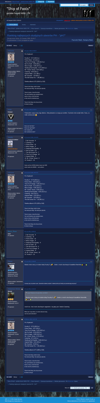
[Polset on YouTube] (8, 279)
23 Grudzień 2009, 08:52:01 (31, 172)
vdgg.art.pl (67, 20)
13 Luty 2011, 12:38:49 (30, 261)
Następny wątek (88, 40)
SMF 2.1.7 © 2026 (9, 399)
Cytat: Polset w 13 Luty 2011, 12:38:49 (37, 293)
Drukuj (90, 45)
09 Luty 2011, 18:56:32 (30, 231)
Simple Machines (18, 399)
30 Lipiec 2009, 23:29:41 (30, 109)
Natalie (10, 137)
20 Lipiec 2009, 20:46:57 (30, 50)
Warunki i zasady (85, 399)
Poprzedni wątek (77, 40)
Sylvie (75, 28)
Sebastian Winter (14, 289)
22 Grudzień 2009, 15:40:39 (31, 137)
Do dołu (9, 45)
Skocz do (67, 388)
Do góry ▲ (92, 399)
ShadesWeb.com (18, 401)
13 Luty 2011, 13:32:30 (30, 289)
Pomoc (78, 399)
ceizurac (11, 51)
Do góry (9, 377)
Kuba (10, 110)
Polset (10, 261)
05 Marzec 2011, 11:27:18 (30, 319)
